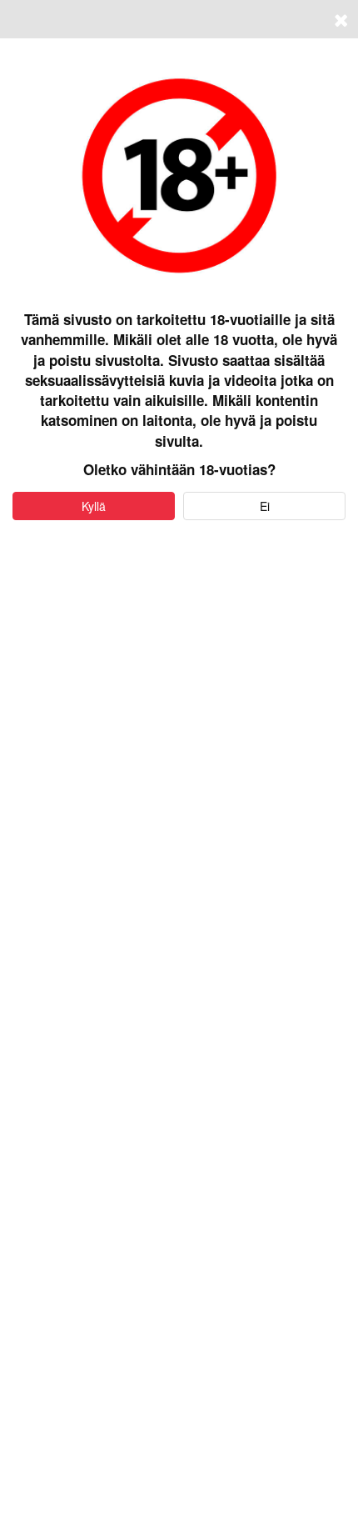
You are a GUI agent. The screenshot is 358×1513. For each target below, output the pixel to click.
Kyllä (94, 506)
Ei (265, 506)
